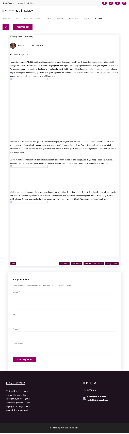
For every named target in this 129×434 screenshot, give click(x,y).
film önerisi (64, 264)
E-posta (16, 329)
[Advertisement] (64, 118)
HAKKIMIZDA (15, 383)
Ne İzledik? (24, 11)
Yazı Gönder (23, 26)
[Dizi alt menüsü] (19, 18)
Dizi (16, 19)
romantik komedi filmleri (94, 264)
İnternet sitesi (18, 344)
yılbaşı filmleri (112, 264)
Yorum (16, 292)
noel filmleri (76, 264)
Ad (15, 314)
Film (13, 264)
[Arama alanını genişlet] (6, 27)
